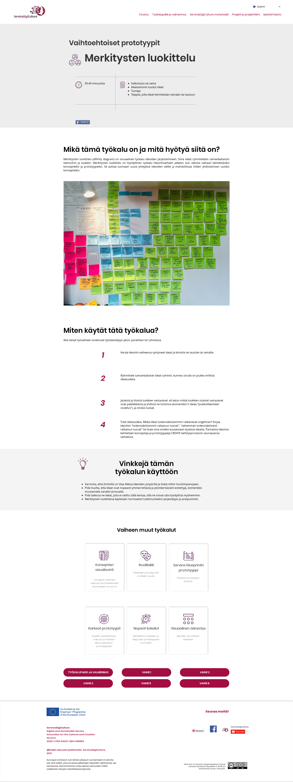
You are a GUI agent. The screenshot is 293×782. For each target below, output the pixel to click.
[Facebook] (213, 729)
